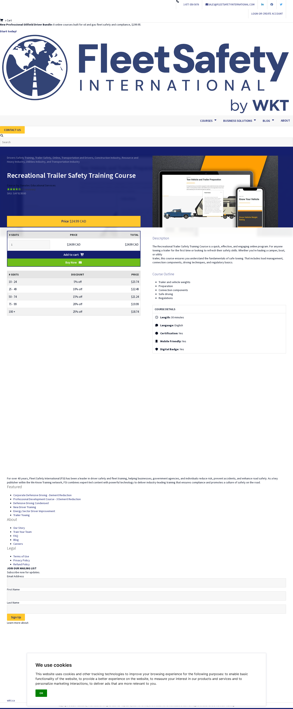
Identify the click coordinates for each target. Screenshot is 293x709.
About (285, 120)
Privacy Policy (21, 560)
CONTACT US (12, 130)
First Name (13, 589)
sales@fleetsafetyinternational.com (231, 4)
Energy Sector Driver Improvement (34, 511)
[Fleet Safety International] (146, 437)
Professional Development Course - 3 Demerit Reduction (47, 499)
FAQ (15, 536)
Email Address (15, 576)
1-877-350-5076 (191, 4)
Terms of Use (21, 556)
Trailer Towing (21, 515)
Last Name (13, 602)
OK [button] (41, 693)
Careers (18, 544)
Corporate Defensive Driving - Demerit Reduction (42, 495)
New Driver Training (24, 507)
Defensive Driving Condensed (31, 503)
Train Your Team (22, 532)
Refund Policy (21, 564)
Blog (16, 540)
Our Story (19, 528)
